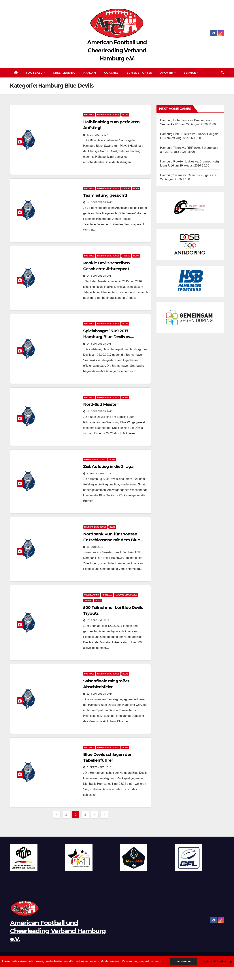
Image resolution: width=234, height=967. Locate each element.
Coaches (111, 72)
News (125, 115)
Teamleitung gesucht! (105, 195)
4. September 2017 (99, 473)
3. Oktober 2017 (97, 135)
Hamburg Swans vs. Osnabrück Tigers (185, 175)
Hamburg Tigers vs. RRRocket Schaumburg (189, 147)
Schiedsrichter (139, 72)
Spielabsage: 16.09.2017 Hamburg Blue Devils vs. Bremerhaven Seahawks (107, 336)
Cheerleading (64, 72)
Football (34, 72)
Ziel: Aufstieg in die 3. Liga (108, 466)
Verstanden (184, 961)
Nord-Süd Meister (100, 404)
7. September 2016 (99, 767)
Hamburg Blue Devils (108, 115)
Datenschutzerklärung (217, 961)
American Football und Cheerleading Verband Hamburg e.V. (117, 50)
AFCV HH (167, 72)
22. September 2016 (100, 694)
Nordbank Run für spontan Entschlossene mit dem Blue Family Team (111, 540)
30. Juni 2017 (95, 547)
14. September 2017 (100, 202)
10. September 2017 (100, 411)
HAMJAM (89, 72)
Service (190, 72)
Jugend (126, 188)
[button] (222, 72)
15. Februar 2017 (98, 620)
